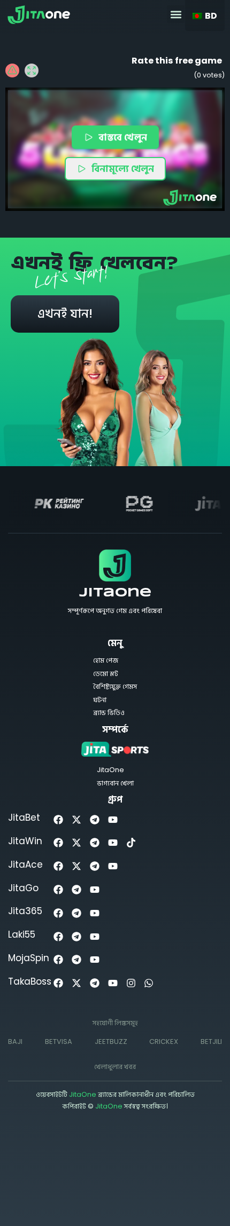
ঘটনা (99, 700)
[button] (176, 14)
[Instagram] (131, 983)
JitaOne (115, 593)
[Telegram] (95, 819)
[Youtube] (112, 819)
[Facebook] (58, 819)
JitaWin (25, 841)
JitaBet (24, 817)
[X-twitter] (77, 819)
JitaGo (23, 888)
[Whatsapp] (149, 983)
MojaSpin (28, 958)
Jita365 (25, 911)
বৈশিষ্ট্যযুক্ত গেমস (115, 686)
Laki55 (21, 934)
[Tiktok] (131, 843)
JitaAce (25, 864)
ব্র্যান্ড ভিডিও (109, 713)
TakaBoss (29, 981)
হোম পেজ (105, 660)
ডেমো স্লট (105, 674)
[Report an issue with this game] (12, 70)
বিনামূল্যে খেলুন (122, 168)
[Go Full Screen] (32, 70)
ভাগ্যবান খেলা (115, 783)
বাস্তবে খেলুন (123, 137)
